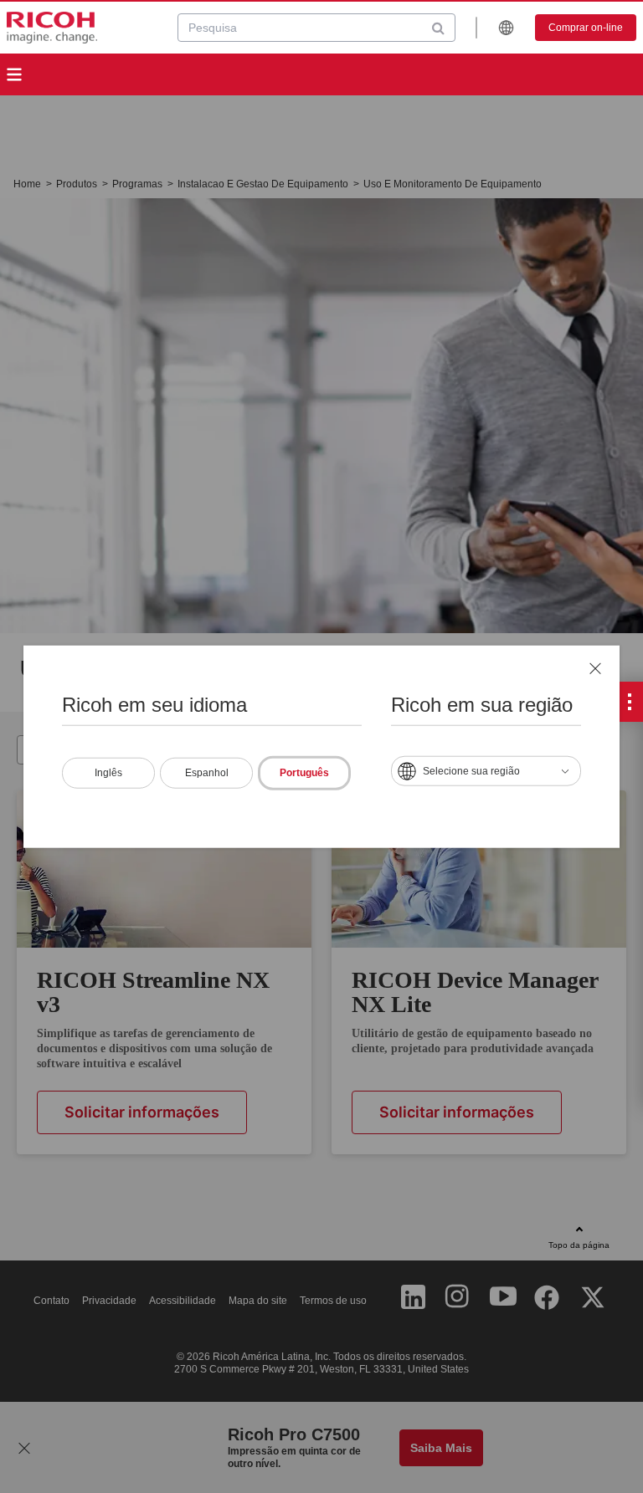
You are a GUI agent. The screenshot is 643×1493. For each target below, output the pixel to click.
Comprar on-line (585, 27)
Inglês (108, 773)
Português (304, 773)
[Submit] (438, 28)
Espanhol (207, 773)
